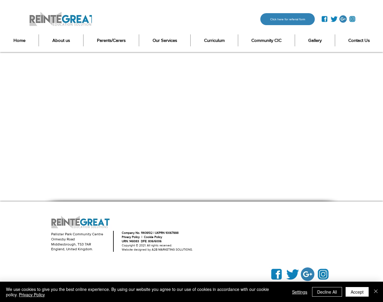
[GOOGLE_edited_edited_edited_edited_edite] (343, 19)
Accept (357, 292)
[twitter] (334, 19)
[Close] (375, 291)
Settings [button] (299, 292)
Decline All (327, 292)
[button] (111, 40)
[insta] (352, 19)
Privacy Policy (32, 295)
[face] (324, 19)
